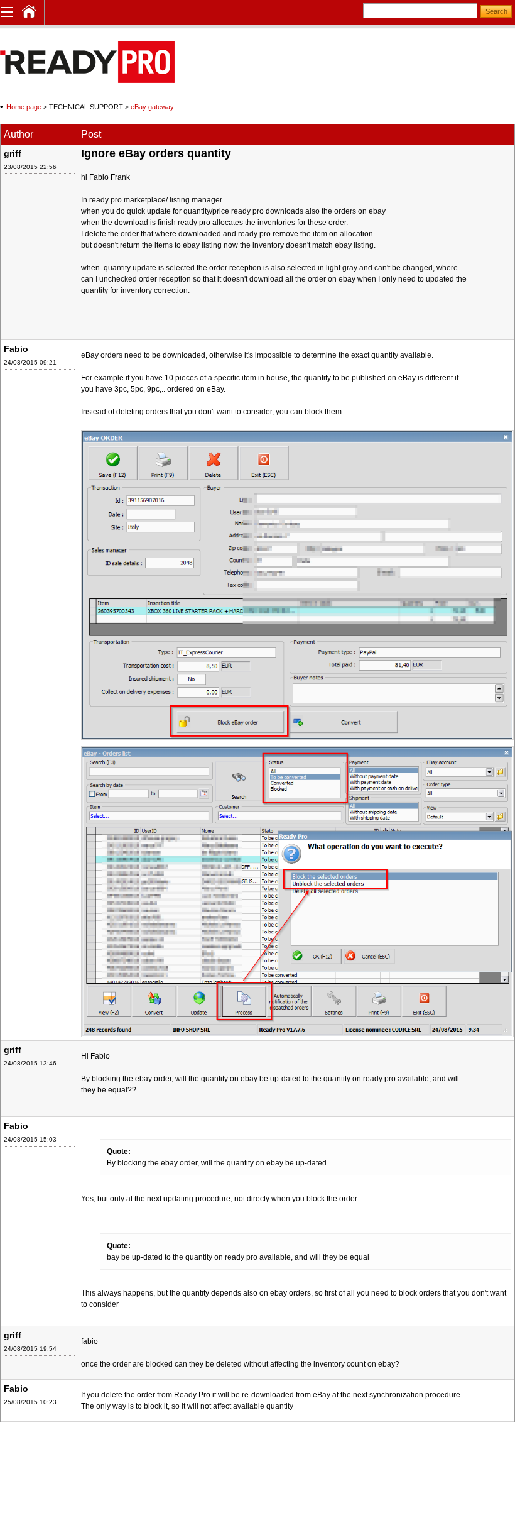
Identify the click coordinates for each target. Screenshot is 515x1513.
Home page (23, 107)
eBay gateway (152, 107)
